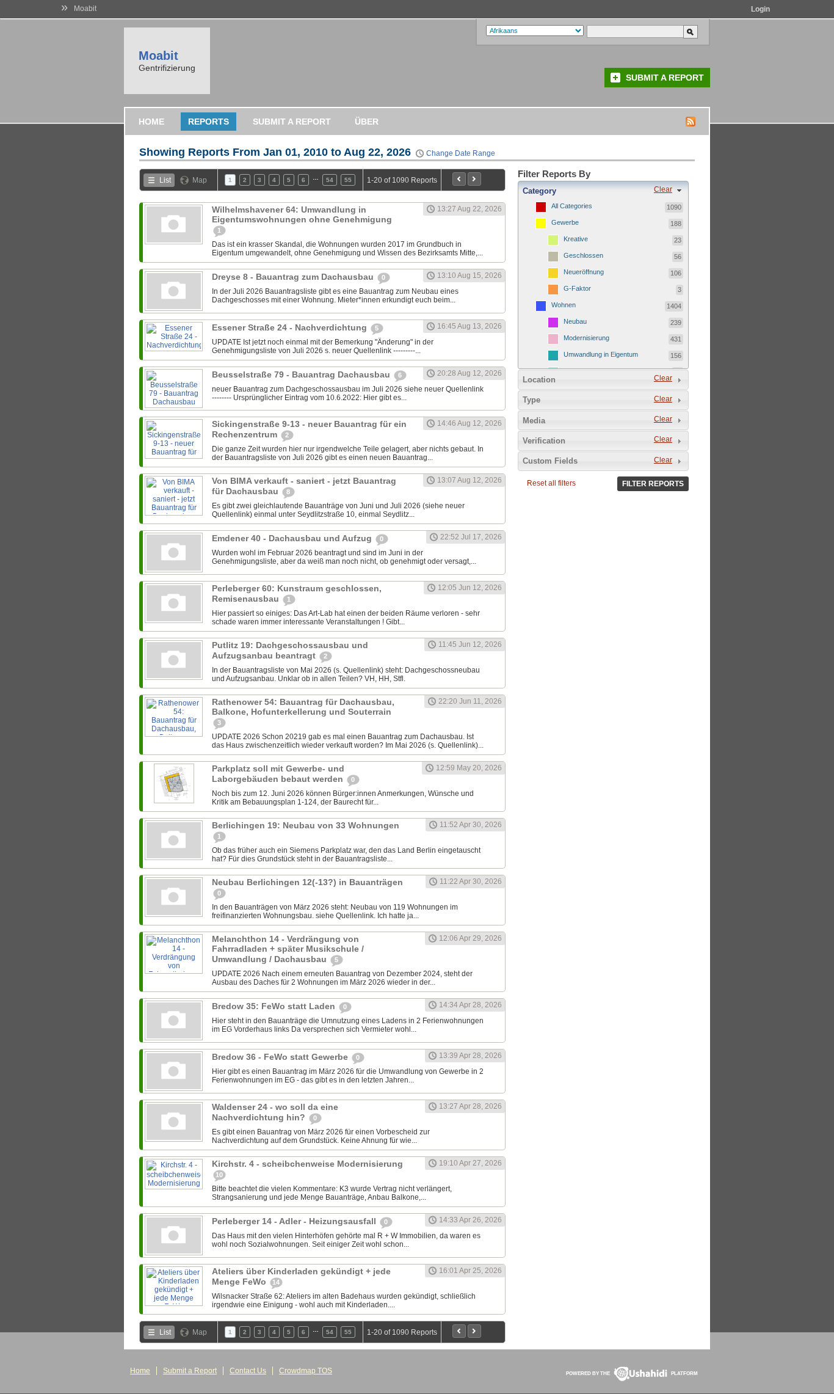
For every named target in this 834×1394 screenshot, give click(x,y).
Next (474, 179)
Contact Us (248, 1371)
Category (539, 190)
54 (329, 180)
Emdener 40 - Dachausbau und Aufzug (293, 538)
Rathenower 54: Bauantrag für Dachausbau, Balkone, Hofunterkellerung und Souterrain (303, 707)
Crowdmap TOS (305, 1371)
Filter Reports (653, 484)
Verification (544, 440)
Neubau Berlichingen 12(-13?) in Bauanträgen (307, 882)
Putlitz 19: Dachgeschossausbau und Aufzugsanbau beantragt (290, 650)
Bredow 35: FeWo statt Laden (275, 1006)
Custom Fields (550, 460)
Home (151, 121)
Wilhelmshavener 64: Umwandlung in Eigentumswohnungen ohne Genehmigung (302, 214)
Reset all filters (551, 483)
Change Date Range (460, 153)
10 (219, 1174)
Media (534, 420)
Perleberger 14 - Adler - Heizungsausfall (295, 1221)
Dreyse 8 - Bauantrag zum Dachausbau (294, 277)
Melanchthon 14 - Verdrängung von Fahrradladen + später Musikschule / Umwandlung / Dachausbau (288, 949)
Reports (208, 121)
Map (199, 180)
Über (367, 121)
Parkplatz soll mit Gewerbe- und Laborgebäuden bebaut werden (279, 774)
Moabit (85, 8)
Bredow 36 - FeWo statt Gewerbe (281, 1057)
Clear (663, 189)
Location (539, 379)
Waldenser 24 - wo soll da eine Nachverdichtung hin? (275, 1112)
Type (531, 399)
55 (348, 180)
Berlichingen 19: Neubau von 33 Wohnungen (305, 825)
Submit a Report (665, 77)
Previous (459, 179)
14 (276, 1282)
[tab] (603, 190)
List (165, 180)
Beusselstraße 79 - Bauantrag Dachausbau (302, 374)
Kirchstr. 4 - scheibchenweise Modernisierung (307, 1164)
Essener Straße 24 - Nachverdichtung (290, 327)
